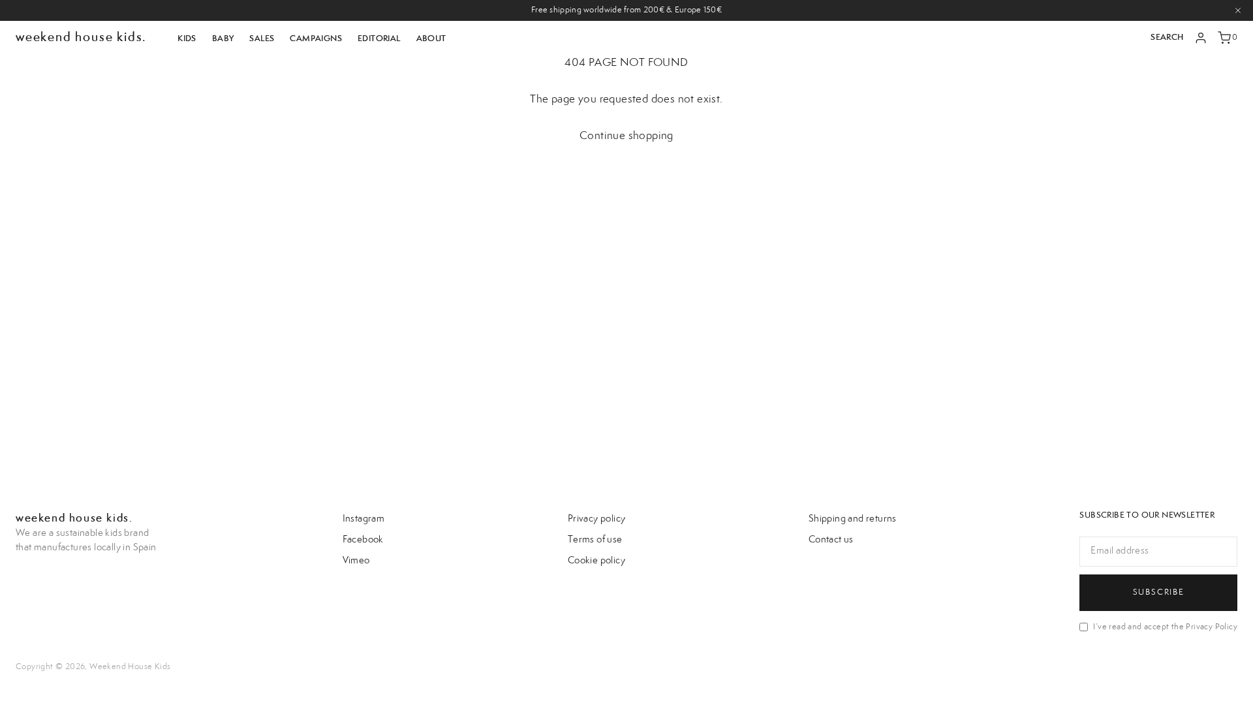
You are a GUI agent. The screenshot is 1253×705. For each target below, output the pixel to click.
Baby (223, 38)
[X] (1238, 10)
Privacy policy (597, 519)
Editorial (379, 38)
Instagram (364, 519)
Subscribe (1158, 592)
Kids (187, 38)
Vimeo (356, 560)
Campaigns (316, 38)
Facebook (363, 539)
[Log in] (1200, 37)
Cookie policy (596, 560)
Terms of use (595, 539)
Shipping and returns (853, 519)
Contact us (831, 539)
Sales (261, 38)
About (431, 38)
